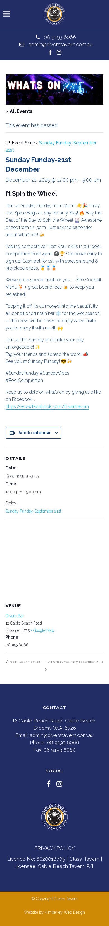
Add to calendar (34, 433)
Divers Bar (15, 616)
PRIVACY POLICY (54, 848)
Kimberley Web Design (65, 912)
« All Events (19, 111)
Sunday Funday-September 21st (33, 511)
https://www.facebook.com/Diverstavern (47, 406)
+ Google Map (42, 630)
